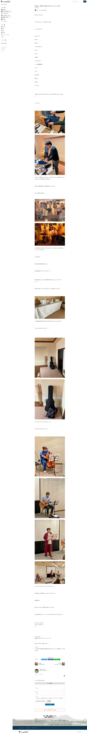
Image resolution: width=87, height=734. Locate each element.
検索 (85, 1)
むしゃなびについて (22, 727)
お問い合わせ (28, 727)
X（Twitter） (45, 659)
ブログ (2, 7)
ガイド (2, 24)
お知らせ (2, 43)
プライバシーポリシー (35, 727)
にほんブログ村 (37, 636)
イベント (2, 40)
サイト (37, 696)
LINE (58, 659)
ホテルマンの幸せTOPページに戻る (50, 709)
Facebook (51, 659)
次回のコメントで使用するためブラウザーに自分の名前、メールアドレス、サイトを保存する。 (50, 698)
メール (37, 694)
